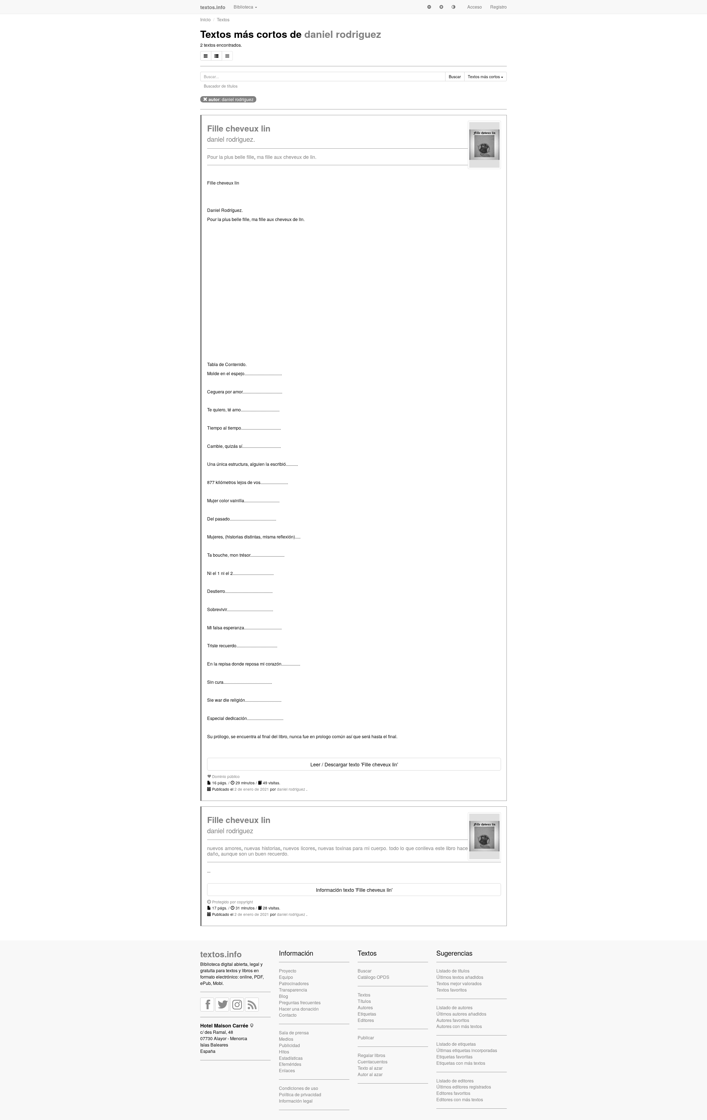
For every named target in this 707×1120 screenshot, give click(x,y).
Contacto (288, 1015)
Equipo (286, 977)
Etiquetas (367, 1014)
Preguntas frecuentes (300, 1002)
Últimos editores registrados (463, 1087)
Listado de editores (455, 1080)
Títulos (364, 1001)
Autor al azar (370, 1074)
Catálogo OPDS (373, 977)
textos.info (221, 954)
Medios (286, 1039)
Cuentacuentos (372, 1061)
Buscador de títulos (221, 86)
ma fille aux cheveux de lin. (286, 156)
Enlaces (287, 1070)
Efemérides (290, 1064)
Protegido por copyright (232, 902)
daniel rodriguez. (231, 139)
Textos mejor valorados (459, 983)
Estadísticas (291, 1058)
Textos (223, 19)
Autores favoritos (452, 1020)
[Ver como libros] (205, 56)
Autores (365, 1007)
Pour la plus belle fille (230, 156)
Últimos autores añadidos (461, 1014)
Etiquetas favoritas (454, 1056)
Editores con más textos (459, 1099)
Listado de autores (454, 1007)
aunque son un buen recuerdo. (255, 853)
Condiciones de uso (298, 1088)
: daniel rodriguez (231, 99)
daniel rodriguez (342, 34)
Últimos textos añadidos (459, 977)
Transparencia (293, 990)
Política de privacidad (300, 1094)
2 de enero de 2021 (251, 789)
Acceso (474, 7)
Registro (498, 7)
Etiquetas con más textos (460, 1063)
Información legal (296, 1101)
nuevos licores (299, 847)
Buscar (364, 970)
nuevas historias (262, 847)
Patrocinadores (294, 983)
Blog (283, 996)
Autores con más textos (459, 1026)
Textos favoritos (451, 990)
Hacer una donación (299, 1009)
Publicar (366, 1037)
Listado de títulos (452, 970)
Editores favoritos (453, 1093)
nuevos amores (224, 847)
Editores (366, 1020)
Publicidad (289, 1045)
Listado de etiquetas (456, 1044)
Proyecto (287, 970)
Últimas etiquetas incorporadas (466, 1050)
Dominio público (225, 776)
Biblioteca (244, 7)
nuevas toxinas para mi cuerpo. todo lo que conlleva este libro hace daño (337, 850)
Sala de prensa (294, 1032)
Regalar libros (371, 1055)
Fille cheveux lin (238, 128)
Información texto (354, 889)
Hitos (284, 1051)
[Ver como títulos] (216, 56)
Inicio (205, 19)
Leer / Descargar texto (354, 764)
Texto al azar (370, 1068)
